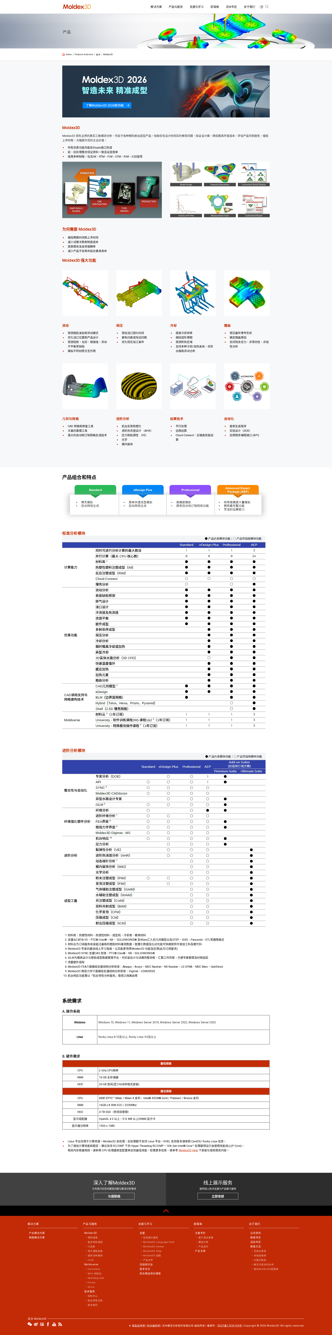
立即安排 (218, 1196)
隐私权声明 (138, 1325)
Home (69, 54)
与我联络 (114, 1196)
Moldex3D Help (188, 1150)
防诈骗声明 (153, 1325)
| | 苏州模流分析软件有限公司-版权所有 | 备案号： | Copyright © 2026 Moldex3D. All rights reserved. (218, 1325)
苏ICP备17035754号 (230, 1325)
